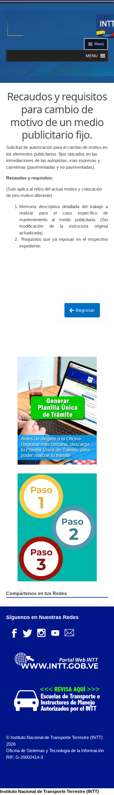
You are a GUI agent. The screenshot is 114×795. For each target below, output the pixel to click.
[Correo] (69, 632)
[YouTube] (55, 632)
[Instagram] (41, 632)
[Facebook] (13, 632)
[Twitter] (27, 632)
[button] (92, 56)
